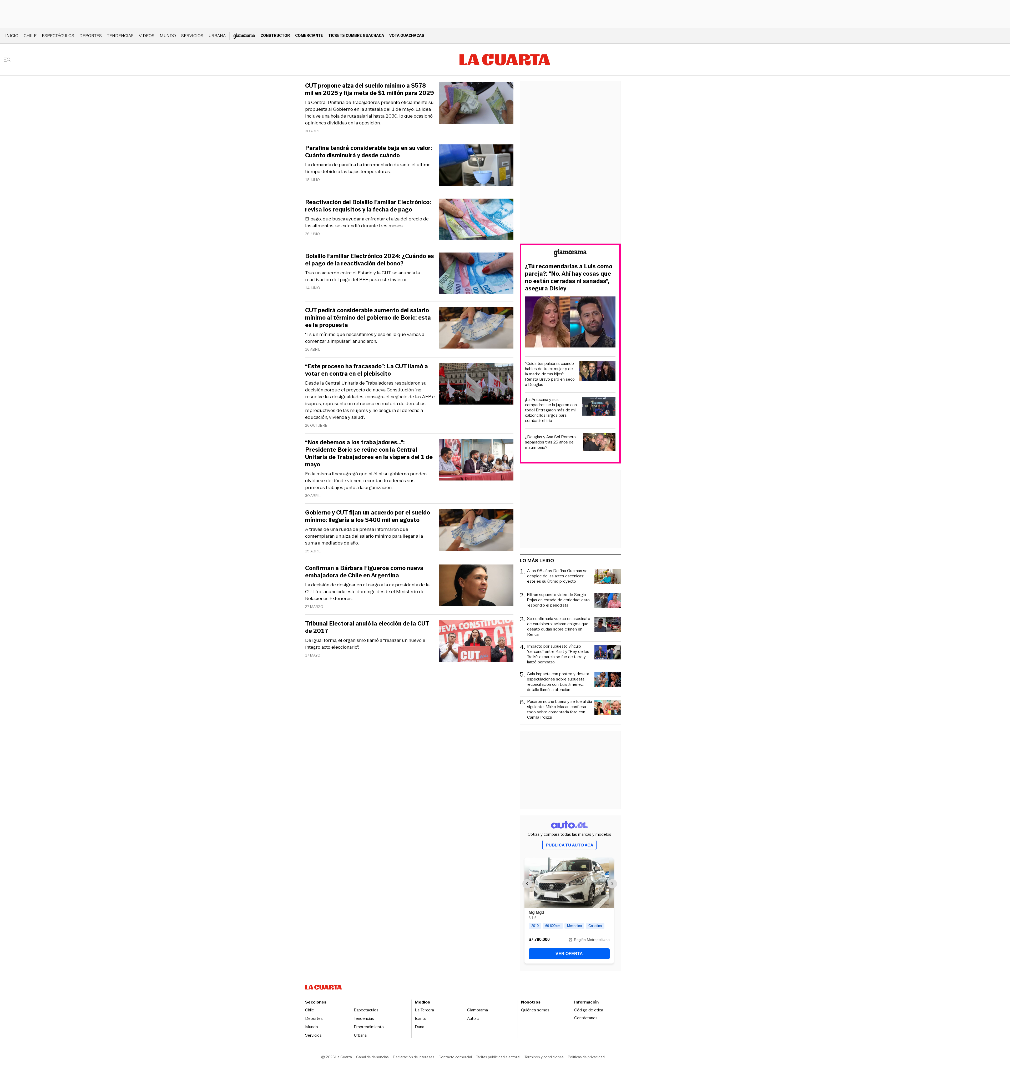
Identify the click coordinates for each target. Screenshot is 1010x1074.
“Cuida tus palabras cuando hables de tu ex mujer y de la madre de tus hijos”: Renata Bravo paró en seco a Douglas (550, 374)
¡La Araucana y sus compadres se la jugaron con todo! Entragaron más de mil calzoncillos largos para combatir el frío (551, 410)
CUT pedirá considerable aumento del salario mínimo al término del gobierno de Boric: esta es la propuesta (368, 318)
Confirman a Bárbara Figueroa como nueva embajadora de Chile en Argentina (364, 571)
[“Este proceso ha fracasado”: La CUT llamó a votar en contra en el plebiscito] (476, 384)
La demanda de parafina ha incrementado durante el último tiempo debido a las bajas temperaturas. (368, 168)
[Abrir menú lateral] (9, 60)
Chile (30, 36)
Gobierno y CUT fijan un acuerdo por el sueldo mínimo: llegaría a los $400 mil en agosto (367, 516)
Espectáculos (58, 36)
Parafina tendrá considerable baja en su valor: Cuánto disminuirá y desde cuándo (368, 151)
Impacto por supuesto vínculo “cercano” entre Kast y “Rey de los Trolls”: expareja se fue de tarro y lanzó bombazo (558, 654)
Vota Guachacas (406, 35)
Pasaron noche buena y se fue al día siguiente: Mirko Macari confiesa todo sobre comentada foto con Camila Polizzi (559, 709)
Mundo (168, 36)
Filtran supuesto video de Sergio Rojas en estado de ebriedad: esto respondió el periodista (558, 600)
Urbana (217, 36)
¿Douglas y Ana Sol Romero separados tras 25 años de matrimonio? (550, 442)
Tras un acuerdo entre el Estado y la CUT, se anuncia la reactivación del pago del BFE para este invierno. (362, 276)
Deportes (90, 36)
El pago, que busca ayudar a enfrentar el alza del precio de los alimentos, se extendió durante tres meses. (367, 222)
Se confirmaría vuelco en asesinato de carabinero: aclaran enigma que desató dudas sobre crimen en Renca (558, 626)
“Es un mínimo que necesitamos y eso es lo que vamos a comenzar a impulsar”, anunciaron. (364, 338)
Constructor (275, 35)
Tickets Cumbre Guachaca (356, 35)
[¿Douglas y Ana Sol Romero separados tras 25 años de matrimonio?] (599, 443)
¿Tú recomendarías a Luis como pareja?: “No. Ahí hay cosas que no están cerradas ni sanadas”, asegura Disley (568, 277)
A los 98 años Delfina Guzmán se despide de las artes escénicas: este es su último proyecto (557, 576)
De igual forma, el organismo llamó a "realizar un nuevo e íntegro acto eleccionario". (365, 644)
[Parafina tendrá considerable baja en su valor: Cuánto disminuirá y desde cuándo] (476, 166)
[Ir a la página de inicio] (505, 60)
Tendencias (120, 36)
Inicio (11, 36)
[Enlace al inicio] (570, 254)
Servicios (192, 36)
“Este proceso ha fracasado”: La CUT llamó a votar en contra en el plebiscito (366, 370)
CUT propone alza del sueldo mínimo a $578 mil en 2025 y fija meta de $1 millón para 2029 (369, 89)
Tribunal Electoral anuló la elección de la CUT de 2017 (367, 627)
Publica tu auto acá (569, 845)
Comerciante (309, 35)
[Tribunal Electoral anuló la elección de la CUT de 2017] (476, 641)
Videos (146, 36)
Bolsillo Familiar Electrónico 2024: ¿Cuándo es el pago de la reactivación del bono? (369, 260)
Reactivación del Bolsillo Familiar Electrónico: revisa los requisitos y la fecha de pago (368, 206)
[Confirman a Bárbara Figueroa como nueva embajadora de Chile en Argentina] (476, 586)
